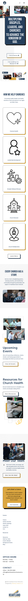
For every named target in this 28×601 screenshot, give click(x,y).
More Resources (10, 394)
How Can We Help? (11, 475)
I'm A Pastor (13, 55)
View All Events (10, 364)
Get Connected (14, 504)
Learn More (14, 256)
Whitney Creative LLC (17, 583)
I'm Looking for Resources (13, 62)
